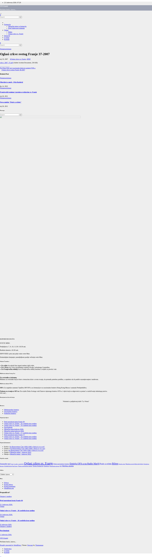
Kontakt (6, 39)
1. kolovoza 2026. (6, 535)
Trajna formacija (38, 466)
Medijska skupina (68, 466)
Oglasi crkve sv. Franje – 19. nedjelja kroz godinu (20, 425)
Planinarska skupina (54, 466)
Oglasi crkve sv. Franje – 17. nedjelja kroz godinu (20, 433)
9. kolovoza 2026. (6, 524)
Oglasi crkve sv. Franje (15, 34)
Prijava (6, 483)
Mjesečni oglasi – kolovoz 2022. (20, 452)
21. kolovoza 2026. (6, 504)
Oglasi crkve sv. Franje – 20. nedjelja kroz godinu (20, 423)
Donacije (7, 36)
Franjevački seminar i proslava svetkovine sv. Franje (18, 92)
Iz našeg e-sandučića (19, 464)
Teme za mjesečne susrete (25, 466)
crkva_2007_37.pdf (6, 63)
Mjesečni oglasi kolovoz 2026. (14, 431)
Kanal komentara (9, 486)
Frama (12, 464)
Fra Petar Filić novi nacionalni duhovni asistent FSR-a (18, 68)
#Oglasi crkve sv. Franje (18, 59)
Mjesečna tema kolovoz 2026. (14, 429)
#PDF (29, 59)
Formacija (7, 24)
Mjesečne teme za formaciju (17, 26)
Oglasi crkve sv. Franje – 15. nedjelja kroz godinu (20, 438)
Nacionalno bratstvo (10, 411)
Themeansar (39, 545)
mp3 (9, 464)
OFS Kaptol (4, 6)
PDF (61, 466)
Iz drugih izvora (8, 466)
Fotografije (3, 464)
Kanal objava (8, 484)
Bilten (10, 32)
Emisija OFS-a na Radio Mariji (84, 463)
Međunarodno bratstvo (11, 410)
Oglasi (6, 30)
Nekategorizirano (5, 49)
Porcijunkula (8, 427)
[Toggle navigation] (1, 13)
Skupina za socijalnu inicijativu (134, 464)
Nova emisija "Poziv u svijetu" (10, 102)
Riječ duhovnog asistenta (16, 28)
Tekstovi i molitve (6, 496)
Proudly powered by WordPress (10, 545)
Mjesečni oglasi (122, 464)
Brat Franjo (15, 466)
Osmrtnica (46, 466)
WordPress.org (9, 488)
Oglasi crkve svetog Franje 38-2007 (13, 70)
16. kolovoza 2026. (6, 515)
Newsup (30, 545)
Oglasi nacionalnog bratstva (61, 464)
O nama (6, 37)
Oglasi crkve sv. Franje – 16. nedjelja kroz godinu (20, 437)
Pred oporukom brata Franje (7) (14, 435)
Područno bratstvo (10, 413)
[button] (0, 15)
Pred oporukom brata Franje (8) (14, 422)
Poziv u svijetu (106, 464)
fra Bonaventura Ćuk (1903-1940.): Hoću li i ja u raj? (27, 447)
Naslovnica (7, 549)
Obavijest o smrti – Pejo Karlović (11, 82)
